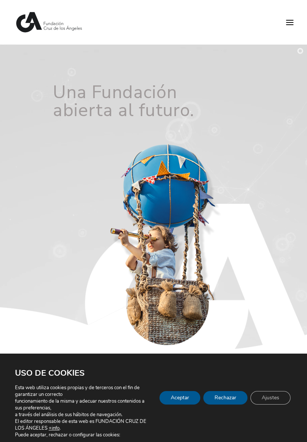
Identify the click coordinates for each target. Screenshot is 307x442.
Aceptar (180, 397)
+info (54, 428)
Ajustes (270, 397)
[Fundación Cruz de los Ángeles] (49, 22)
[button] (290, 22)
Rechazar (225, 397)
